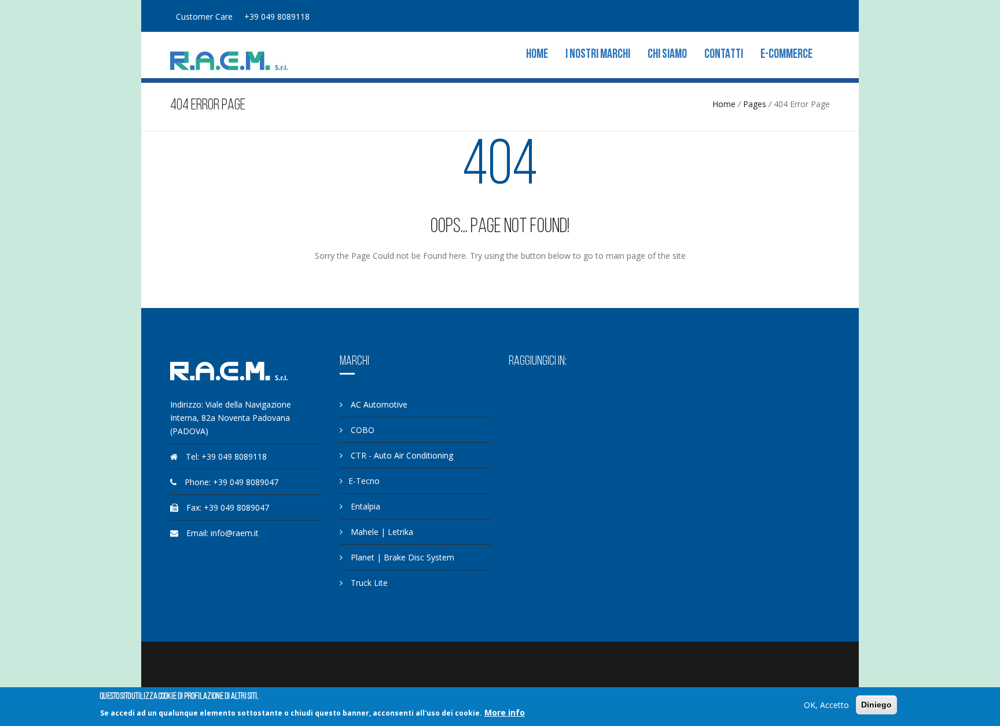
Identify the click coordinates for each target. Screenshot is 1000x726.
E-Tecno (364, 480)
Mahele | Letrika (380, 531)
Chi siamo (667, 54)
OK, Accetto (826, 704)
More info (504, 712)
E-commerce (786, 54)
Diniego (876, 704)
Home (537, 54)
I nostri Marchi (597, 54)
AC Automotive (377, 404)
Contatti (723, 54)
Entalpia (364, 506)
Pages (754, 103)
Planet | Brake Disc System (401, 557)
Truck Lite (368, 582)
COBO (361, 429)
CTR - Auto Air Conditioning (400, 455)
